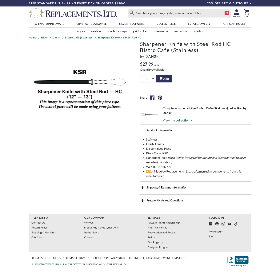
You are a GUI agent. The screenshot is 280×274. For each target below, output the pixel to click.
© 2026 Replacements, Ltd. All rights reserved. (56, 264)
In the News (91, 232)
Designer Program (158, 247)
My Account (216, 231)
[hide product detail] (142, 130)
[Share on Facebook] (152, 97)
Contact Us (180, 31)
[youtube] (231, 224)
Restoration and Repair (161, 232)
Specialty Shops (117, 31)
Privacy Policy (89, 258)
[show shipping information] (142, 187)
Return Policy (39, 227)
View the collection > (177, 120)
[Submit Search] (132, 13)
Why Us (89, 222)
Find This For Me (157, 227)
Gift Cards (37, 237)
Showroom (161, 31)
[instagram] (224, 224)
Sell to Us (153, 237)
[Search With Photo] (227, 13)
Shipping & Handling (43, 232)
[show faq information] (142, 200)
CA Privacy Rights (115, 258)
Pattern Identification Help (164, 222)
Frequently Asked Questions (101, 227)
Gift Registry (155, 242)
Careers (89, 237)
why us (81, 31)
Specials (199, 31)
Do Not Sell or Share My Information (158, 258)
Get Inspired (140, 31)
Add (166, 78)
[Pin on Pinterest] (160, 97)
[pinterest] (218, 224)
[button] (195, 132)
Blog (211, 236)
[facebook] (212, 224)
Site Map (69, 258)
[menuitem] (49, 23)
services (96, 31)
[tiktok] (236, 224)
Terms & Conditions (46, 258)
